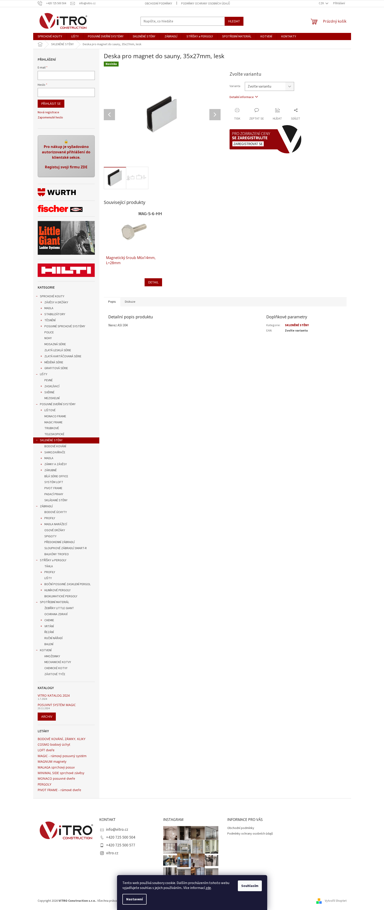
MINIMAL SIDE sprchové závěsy (61, 773)
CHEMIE (49, 620)
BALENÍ (48, 644)
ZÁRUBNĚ (50, 470)
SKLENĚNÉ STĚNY (51, 440)
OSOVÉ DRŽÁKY (54, 530)
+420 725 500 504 (120, 837)
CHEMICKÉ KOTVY (55, 668)
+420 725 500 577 (120, 845)
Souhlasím (249, 885)
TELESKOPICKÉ (54, 434)
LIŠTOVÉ (50, 410)
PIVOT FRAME (53, 488)
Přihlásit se (51, 103)
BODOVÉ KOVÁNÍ (55, 446)
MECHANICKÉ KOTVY (57, 662)
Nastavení (134, 899)
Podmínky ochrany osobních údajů (205, 4)
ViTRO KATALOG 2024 (54, 695)
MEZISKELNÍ (52, 398)
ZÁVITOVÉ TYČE (54, 674)
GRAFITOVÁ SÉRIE (56, 368)
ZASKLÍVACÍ (51, 386)
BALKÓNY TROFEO (56, 554)
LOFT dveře (46, 750)
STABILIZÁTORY (54, 314)
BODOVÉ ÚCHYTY (55, 512)
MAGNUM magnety (52, 761)
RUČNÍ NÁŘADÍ (53, 638)
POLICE (49, 332)
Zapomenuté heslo (50, 118)
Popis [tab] (112, 302)
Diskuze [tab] (130, 302)
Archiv (46, 716)
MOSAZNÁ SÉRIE (55, 344)
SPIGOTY (50, 536)
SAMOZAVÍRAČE (54, 452)
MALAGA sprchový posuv (56, 767)
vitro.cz (112, 853)
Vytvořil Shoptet (336, 901)
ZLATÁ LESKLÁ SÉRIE (57, 350)
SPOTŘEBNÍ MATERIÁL (54, 602)
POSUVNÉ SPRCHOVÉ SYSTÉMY (64, 326)
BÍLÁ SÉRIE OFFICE (56, 476)
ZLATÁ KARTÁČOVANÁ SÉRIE (62, 356)
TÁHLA (48, 566)
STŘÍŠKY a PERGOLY (53, 560)
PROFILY (49, 518)
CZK (322, 3)
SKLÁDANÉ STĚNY (55, 500)
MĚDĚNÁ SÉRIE (53, 362)
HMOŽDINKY (52, 656)
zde (208, 887)
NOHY (48, 338)
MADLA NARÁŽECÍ (55, 524)
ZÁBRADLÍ (46, 506)
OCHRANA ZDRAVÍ (55, 614)
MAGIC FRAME (53, 422)
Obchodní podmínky (158, 4)
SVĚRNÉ (49, 392)
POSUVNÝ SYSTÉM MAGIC (57, 705)
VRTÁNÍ (49, 626)
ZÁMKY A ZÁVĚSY (55, 464)
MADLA (48, 308)
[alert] (66, 156)
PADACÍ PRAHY (53, 494)
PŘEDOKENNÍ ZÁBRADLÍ (59, 542)
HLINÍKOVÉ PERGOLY (57, 590)
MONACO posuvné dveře (56, 778)
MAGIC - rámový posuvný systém (62, 756)
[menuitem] (50, 36)
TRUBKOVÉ (51, 428)
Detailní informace (242, 97)
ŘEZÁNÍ (49, 632)
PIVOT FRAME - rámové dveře (59, 790)
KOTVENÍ (46, 650)
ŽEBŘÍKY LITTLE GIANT (59, 608)
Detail (153, 282)
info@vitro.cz (117, 829)
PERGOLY (44, 784)
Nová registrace (48, 112)
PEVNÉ (48, 380)
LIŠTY (43, 374)
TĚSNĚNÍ (50, 320)
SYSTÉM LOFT (53, 482)
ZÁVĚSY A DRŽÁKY (56, 302)
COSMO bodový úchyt (54, 744)
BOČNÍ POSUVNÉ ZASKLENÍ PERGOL (67, 584)
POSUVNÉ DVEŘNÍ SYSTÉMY (58, 404)
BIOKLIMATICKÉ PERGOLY (60, 596)
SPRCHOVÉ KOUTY (52, 296)
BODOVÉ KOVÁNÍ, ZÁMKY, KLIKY (61, 739)
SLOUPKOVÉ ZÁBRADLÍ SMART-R (65, 548)
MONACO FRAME (55, 416)
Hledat (234, 21)
